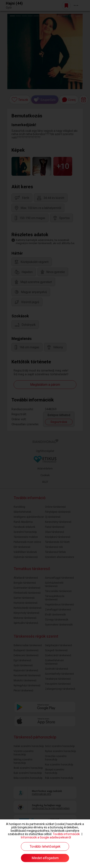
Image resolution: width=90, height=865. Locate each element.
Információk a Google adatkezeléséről (46, 837)
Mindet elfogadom (45, 858)
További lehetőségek (45, 846)
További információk (66, 834)
